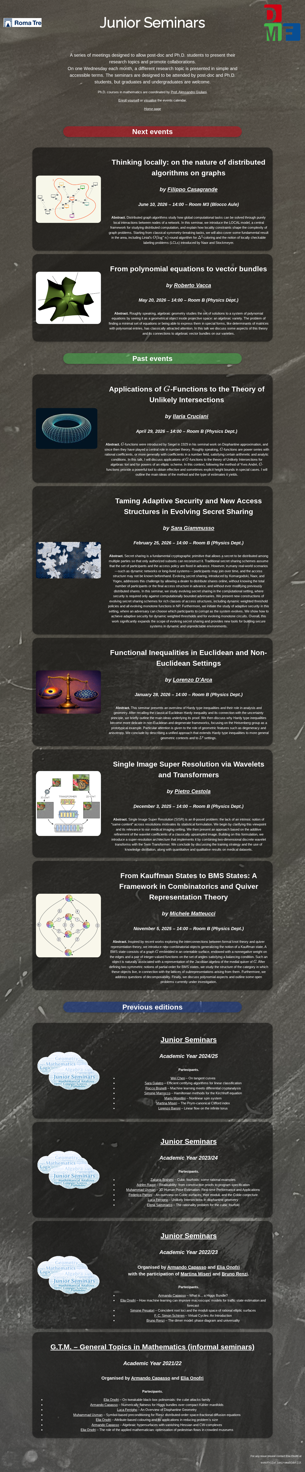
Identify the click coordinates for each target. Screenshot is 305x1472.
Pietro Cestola (193, 791)
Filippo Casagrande (192, 189)
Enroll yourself (128, 100)
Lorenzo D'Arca (192, 680)
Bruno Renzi (235, 1273)
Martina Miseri (166, 1103)
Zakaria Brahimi (161, 1180)
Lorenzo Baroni (169, 1108)
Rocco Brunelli (156, 1088)
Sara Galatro (154, 1083)
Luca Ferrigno (158, 1200)
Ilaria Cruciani (190, 416)
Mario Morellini (175, 1098)
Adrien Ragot (146, 1185)
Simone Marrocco (157, 1093)
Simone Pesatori (142, 1310)
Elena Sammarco (159, 1205)
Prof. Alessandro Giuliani (189, 92)
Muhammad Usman (140, 1190)
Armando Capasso (186, 1267)
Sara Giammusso (192, 528)
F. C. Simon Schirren (169, 1315)
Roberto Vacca (192, 285)
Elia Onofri (228, 1267)
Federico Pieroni (140, 1195)
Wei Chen (178, 1078)
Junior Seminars (189, 1040)
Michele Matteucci (192, 913)
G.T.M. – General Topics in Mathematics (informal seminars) (152, 1347)
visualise (150, 100)
